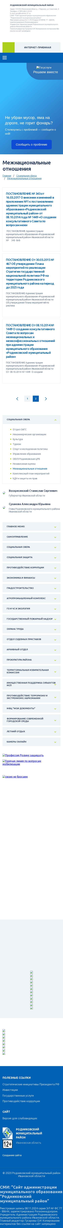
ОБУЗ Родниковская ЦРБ (26, 459)
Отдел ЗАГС (20, 429)
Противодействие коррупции (21, 1101)
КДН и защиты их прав (25, 478)
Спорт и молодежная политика (30, 449)
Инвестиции (10, 1089)
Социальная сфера (26, 175)
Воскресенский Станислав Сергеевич (33, 490)
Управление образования (27, 454)
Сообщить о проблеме (31, 144)
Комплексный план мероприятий (31, 473)
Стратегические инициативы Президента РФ (31, 1084)
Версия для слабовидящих (20, 1118)
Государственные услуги (18, 1095)
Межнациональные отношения (24, 178)
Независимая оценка (24, 463)
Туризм (17, 444)
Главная (7, 175)
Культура (18, 439)
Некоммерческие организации (29, 434)
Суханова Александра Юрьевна (29, 504)
